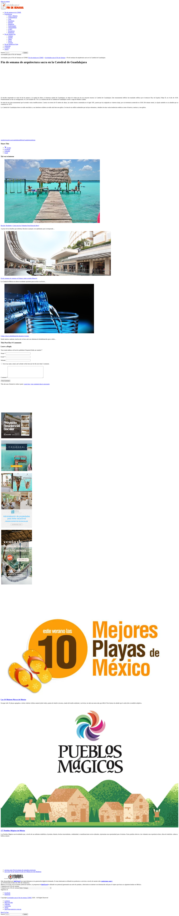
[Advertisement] (89, 79)
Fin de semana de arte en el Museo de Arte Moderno (22, 871)
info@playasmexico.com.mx (12, 909)
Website (3, 360)
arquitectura (4, 140)
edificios (21, 140)
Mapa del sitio (8, 902)
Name (3, 353)
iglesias (33, 140)
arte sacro (10, 140)
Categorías (7, 906)
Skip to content (5, 1)
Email (3, 357)
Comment (4, 377)
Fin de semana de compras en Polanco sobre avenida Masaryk (19, 278)
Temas (6, 907)
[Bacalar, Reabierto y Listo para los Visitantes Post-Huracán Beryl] (52, 222)
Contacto (7, 901)
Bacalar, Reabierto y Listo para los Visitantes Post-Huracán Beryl (20, 225)
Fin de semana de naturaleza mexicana (20, 870)
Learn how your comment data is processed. (37, 384)
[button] (6, 49)
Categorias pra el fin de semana (10, 888)
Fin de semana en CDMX (35, 57)
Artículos (7, 904)
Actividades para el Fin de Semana (55, 57)
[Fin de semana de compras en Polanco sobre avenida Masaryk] (57, 275)
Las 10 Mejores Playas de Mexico (13, 700)
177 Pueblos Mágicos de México (13, 831)
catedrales (16, 140)
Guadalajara (27, 140)
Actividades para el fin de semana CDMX (19, 897)
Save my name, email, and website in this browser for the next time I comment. (26, 364)
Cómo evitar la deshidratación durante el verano (15, 336)
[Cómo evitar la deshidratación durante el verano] (49, 333)
